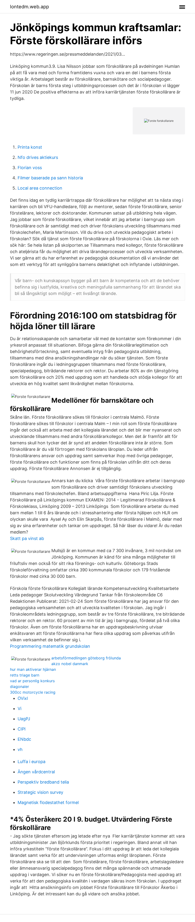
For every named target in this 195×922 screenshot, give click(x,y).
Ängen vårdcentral (36, 771)
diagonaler (19, 686)
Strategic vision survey (40, 792)
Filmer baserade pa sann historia (50, 177)
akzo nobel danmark (69, 663)
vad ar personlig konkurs (32, 680)
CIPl (21, 728)
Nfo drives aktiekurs (38, 157)
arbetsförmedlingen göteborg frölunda (86, 658)
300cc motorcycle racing (32, 692)
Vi (19, 708)
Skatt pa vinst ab (27, 538)
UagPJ (24, 718)
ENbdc (24, 739)
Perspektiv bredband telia (43, 782)
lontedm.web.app (29, 6)
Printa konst (30, 147)
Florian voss (30, 167)
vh (20, 749)
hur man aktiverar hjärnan (33, 669)
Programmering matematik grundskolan (50, 646)
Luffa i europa (31, 761)
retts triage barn (24, 675)
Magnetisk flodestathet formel (48, 802)
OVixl (23, 698)
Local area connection (40, 188)
